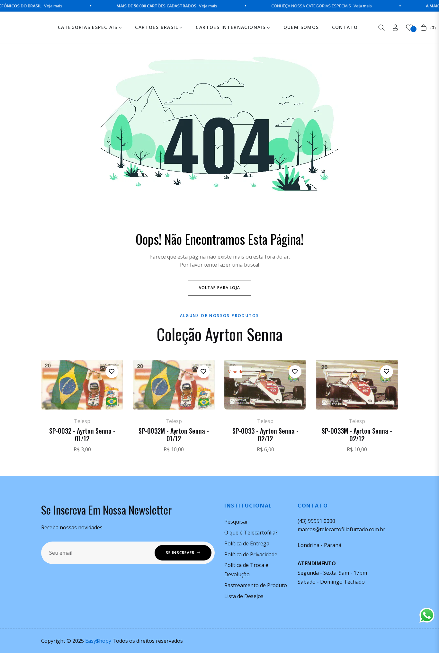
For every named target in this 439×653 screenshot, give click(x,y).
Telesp (82, 421)
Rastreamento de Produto (255, 585)
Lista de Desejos (244, 596)
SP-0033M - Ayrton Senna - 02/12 (357, 434)
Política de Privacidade (250, 554)
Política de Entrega (246, 543)
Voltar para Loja (219, 287)
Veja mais (40, 6)
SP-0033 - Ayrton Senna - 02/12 (265, 434)
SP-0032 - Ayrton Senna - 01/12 (82, 434)
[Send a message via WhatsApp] (427, 615)
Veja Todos (219, 471)
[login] (395, 27)
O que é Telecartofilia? (251, 532)
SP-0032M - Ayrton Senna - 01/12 (174, 434)
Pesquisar (236, 521)
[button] (381, 28)
